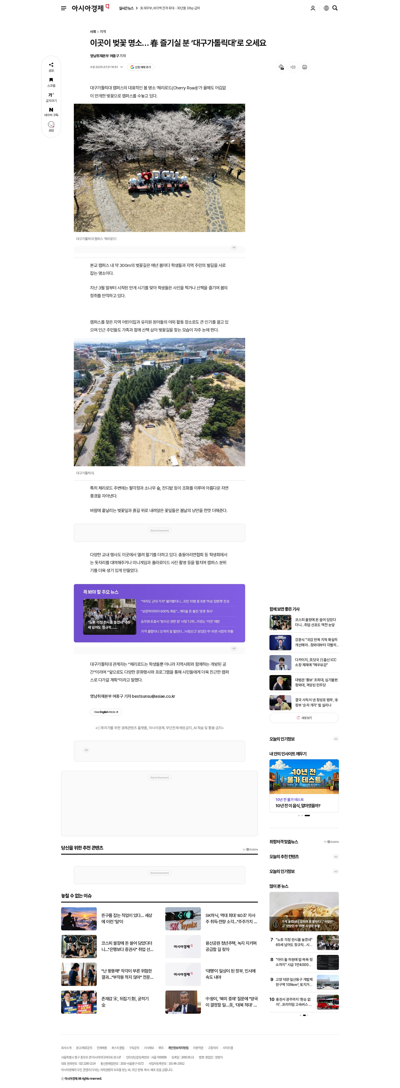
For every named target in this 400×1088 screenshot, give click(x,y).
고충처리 (213, 1047)
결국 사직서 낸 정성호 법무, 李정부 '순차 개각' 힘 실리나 (316, 702)
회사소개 (66, 1047)
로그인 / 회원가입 (313, 8)
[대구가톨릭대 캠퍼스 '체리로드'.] (159, 168)
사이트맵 (228, 1047)
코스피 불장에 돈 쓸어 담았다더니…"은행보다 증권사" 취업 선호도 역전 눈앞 (127, 947)
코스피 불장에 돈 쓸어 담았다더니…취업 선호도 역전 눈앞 (315, 622)
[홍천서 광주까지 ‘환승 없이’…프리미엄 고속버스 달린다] (328, 1008)
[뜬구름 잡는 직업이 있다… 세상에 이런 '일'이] (79, 929)
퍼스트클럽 (118, 1047)
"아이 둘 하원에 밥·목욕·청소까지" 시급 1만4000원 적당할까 (294, 964)
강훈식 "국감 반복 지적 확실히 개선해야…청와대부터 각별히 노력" (316, 643)
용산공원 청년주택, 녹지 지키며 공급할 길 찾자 (231, 946)
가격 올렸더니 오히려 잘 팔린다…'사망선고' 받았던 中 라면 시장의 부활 (187, 631)
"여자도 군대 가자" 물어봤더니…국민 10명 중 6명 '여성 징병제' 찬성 (185, 601)
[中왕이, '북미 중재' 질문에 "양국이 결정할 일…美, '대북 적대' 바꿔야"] (183, 1012)
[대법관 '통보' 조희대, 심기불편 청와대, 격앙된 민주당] (280, 689)
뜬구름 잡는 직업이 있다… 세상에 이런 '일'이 (126, 918)
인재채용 (102, 1047)
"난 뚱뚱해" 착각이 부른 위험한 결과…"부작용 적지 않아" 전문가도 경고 (127, 974)
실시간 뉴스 (126, 8)
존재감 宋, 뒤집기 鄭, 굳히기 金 (125, 1002)
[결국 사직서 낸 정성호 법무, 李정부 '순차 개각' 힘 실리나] (280, 709)
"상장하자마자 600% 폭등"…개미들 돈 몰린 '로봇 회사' (177, 611)
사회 (93, 32)
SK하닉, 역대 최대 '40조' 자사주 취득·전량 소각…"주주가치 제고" (231, 919)
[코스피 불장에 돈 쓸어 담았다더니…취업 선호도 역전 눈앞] (280, 629)
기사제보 (149, 1047)
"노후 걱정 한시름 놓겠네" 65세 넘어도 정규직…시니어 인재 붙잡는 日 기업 (294, 945)
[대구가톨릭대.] (159, 402)
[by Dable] (250, 849)
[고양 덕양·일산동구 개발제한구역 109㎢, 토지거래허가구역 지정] (328, 989)
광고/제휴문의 (84, 1047)
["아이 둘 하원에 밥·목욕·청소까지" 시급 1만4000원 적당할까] (328, 969)
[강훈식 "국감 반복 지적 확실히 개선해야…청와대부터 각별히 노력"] (280, 649)
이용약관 (198, 1047)
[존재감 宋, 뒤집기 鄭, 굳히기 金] (79, 1012)
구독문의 (134, 1047)
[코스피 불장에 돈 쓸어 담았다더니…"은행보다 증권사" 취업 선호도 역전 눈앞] (79, 957)
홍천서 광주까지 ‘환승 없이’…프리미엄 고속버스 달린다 (294, 1004)
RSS (161, 1047)
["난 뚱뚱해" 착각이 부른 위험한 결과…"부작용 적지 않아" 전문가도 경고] (79, 985)
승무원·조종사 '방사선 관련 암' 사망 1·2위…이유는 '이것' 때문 (180, 621)
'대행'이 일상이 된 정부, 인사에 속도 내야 (231, 974)
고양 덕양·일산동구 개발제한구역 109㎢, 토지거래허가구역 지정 (294, 984)
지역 (103, 32)
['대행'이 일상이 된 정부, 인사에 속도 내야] (183, 985)
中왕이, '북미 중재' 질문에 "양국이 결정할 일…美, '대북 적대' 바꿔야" (232, 1002)
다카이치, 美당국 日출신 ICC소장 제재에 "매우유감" (315, 662)
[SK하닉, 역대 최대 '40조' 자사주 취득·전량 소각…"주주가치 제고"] (183, 929)
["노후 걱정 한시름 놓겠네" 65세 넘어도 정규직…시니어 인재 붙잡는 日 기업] (328, 949)
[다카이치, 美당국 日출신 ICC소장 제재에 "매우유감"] (280, 669)
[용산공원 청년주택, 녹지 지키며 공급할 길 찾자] (183, 957)
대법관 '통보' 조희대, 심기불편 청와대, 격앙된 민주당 (316, 682)
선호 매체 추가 (143, 67)
